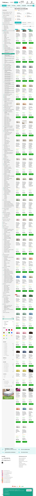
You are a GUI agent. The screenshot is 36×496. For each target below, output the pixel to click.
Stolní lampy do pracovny (8, 153)
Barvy (4, 222)
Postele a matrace (7, 245)
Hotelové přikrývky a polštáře (8, 204)
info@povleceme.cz (7, 460)
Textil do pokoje (6, 236)
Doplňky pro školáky (7, 237)
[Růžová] (6, 330)
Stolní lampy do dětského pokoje (8, 127)
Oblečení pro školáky (7, 238)
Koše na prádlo (6, 169)
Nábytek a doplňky (6, 212)
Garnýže (5, 197)
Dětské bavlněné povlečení (8, 272)
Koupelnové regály (7, 171)
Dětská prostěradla (7, 274)
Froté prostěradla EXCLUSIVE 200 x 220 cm (9, 91)
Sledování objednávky (22, 458)
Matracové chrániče (7, 66)
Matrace (5, 97)
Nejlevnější (24, 22)
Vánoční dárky (5, 217)
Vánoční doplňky (6, 288)
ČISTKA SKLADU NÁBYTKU (8, 24)
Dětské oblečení (6, 122)
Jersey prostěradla (7, 47)
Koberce (5, 198)
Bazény (5, 180)
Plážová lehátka (6, 179)
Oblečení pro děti (7, 42)
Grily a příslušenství (7, 160)
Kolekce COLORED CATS (8, 305)
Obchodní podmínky (22, 463)
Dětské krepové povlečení (8, 271)
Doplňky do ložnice (7, 98)
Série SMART (6, 299)
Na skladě (8, 321)
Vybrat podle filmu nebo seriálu (9, 130)
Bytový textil (6, 188)
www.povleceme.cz (7, 470)
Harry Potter (6, 131)
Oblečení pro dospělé (7, 43)
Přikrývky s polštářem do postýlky (8, 112)
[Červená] (12, 330)
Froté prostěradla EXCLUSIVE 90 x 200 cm (9, 85)
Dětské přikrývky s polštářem (8, 280)
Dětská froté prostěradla (8, 275)
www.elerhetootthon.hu (7, 478)
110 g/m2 (8, 343)
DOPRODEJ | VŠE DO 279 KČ (9, 257)
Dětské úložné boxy (7, 121)
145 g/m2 (8, 350)
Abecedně (24, 24)
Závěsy (5, 195)
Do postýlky (8, 383)
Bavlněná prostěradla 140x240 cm (9, 59)
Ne (8, 359)
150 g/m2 (8, 351)
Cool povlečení (6, 248)
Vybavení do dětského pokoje (9, 229)
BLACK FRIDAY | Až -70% (7, 12)
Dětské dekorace (7, 118)
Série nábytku (5, 296)
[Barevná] (4, 338)
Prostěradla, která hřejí (7, 20)
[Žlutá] (4, 336)
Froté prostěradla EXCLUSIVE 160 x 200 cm (9, 92)
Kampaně (4, 16)
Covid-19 (4, 225)
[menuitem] (4, 5)
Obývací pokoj (6, 28)
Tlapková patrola (7, 134)
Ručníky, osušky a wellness (8, 203)
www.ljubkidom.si (6, 474)
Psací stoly (6, 147)
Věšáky (5, 36)
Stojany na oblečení (7, 39)
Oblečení (4, 293)
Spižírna (5, 154)
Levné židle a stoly (7, 246)
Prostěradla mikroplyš (7, 65)
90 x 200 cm (8, 363)
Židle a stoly (6, 25)
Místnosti (4, 30)
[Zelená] (9, 333)
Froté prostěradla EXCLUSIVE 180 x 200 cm (9, 89)
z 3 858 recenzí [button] (22, 10)
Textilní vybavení (6, 241)
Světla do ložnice (7, 99)
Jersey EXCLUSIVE (7, 68)
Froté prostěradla (7, 64)
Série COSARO (6, 300)
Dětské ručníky (6, 113)
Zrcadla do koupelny (7, 170)
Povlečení (5, 45)
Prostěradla (6, 46)
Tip (8, 325)
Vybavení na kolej (7, 240)
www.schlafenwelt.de (7, 481)
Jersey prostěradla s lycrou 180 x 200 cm (9, 52)
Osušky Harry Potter (8, 133)
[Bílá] (4, 330)
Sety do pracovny (7, 148)
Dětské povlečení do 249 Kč (8, 273)
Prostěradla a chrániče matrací (9, 249)
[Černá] (9, 330)
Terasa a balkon (6, 159)
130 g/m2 (8, 348)
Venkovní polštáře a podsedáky (9, 176)
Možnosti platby (21, 460)
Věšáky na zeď (6, 37)
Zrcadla (5, 34)
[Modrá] (12, 333)
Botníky (5, 35)
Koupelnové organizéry (8, 168)
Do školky (5, 231)
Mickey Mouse (6, 142)
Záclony (5, 196)
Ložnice (5, 44)
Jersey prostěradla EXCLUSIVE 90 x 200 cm (9, 73)
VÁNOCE (4, 283)
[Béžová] (6, 333)
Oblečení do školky (7, 232)
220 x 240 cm (8, 366)
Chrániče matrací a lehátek (8, 279)
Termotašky (6, 186)
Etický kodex (21, 465)
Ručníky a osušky (7, 164)
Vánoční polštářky (7, 289)
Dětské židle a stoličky (7, 120)
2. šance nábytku (6, 208)
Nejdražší (29, 22)
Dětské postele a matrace (8, 106)
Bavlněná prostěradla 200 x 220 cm (9, 61)
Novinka (8, 324)
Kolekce (4, 304)
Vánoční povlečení (7, 285)
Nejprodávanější (18, 24)
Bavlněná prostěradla (7, 53)
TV (3, 253)
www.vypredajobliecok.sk (8, 473)
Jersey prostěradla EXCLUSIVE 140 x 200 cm (9, 74)
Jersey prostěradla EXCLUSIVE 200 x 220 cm (9, 80)
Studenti (5, 239)
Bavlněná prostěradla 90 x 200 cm (9, 57)
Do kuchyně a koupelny (7, 282)
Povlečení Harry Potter (8, 132)
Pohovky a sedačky (7, 266)
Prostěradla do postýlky (8, 110)
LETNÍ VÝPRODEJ (6, 292)
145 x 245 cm (8, 370)
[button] (24, 10)
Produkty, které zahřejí (7, 18)
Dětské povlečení (6, 270)
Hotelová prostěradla (7, 202)
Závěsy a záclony (7, 194)
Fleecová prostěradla (7, 67)
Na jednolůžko (8, 382)
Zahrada (5, 173)
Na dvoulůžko (8, 381)
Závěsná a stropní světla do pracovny (8, 151)
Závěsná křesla (6, 177)
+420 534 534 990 (7, 458)
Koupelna (5, 163)
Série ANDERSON (7, 301)
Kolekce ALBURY (6, 308)
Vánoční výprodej (6, 312)
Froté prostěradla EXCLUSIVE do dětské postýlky (9, 83)
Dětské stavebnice (7, 123)
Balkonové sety (6, 161)
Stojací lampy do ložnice (8, 102)
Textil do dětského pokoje (8, 230)
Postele (5, 96)
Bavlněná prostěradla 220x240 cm (9, 62)
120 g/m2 (8, 346)
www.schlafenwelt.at (7, 482)
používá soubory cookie (12, 489)
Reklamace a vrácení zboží (23, 461)
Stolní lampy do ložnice (8, 103)
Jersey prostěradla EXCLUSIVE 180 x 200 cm (9, 78)
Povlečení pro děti (7, 108)
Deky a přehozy (6, 189)
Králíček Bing (6, 143)
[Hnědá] (4, 333)
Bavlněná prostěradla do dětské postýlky (8, 55)
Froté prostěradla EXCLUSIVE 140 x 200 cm (9, 87)
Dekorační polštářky (7, 190)
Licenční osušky (6, 114)
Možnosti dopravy (21, 459)
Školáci (5, 233)
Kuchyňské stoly (6, 216)
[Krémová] (9, 336)
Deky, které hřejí (6, 21)
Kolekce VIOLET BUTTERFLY (8, 309)
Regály (5, 155)
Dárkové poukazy (6, 220)
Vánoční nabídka (6, 15)
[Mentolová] (6, 338)
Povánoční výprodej (6, 219)
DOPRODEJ (6, 256)
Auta (5, 139)
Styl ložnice (5, 223)
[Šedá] (6, 336)
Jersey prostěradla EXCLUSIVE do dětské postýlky (8, 70)
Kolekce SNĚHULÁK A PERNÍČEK (7, 307)
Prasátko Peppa (6, 138)
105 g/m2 (8, 354)
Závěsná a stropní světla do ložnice (8, 101)
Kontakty (20, 462)
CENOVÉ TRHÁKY (6, 254)
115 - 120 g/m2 (8, 355)
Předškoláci (6, 228)
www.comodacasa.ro (7, 479)
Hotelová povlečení (7, 201)
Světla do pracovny (7, 149)
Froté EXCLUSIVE (7, 81)
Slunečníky (6, 181)
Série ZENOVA (6, 298)
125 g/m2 (8, 347)
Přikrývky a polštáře (7, 260)
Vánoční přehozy (6, 287)
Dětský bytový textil (7, 107)
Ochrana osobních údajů (23, 464)
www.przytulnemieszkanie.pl (8, 477)
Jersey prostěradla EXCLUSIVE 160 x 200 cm (9, 76)
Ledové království (7, 141)
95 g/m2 (8, 352)
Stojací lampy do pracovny (8, 152)
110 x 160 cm (8, 371)
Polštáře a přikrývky (7, 247)
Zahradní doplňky (7, 185)
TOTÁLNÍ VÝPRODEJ (6, 295)
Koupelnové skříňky (7, 172)
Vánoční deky (6, 286)
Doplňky (5, 29)
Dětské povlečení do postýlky (9, 109)
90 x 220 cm (8, 367)
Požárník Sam (6, 140)
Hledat (16, 2)
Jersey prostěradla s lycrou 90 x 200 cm (9, 50)
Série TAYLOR (6, 302)
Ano (8, 375)
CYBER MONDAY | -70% (7, 13)
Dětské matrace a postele (8, 281)
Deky (5, 261)
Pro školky (5, 267)
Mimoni (5, 135)
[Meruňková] (12, 336)
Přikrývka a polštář (7, 95)
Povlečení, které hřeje (7, 19)
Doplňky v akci (6, 209)
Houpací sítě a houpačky (8, 178)
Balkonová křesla (7, 162)
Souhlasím (29, 490)
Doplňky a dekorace (7, 187)
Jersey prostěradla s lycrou (8, 48)
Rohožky (5, 38)
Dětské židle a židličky (7, 119)
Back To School (6, 226)
